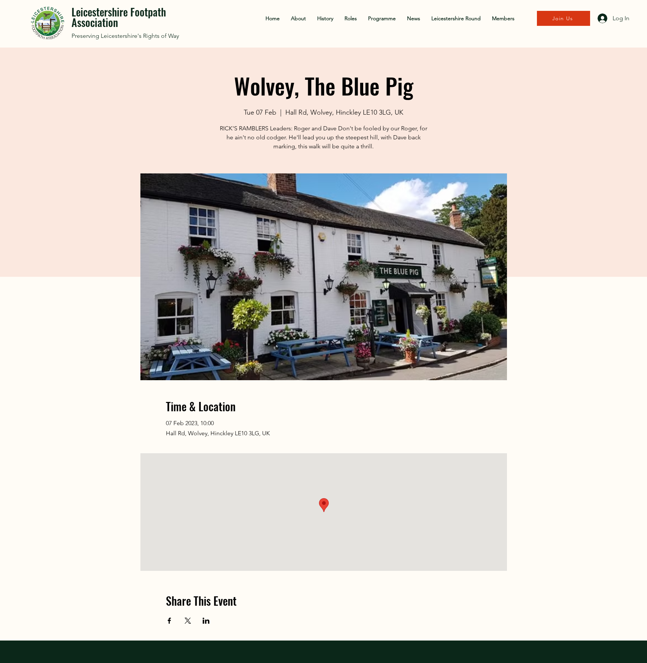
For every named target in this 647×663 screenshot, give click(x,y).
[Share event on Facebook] (169, 621)
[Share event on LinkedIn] (206, 621)
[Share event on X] (187, 621)
